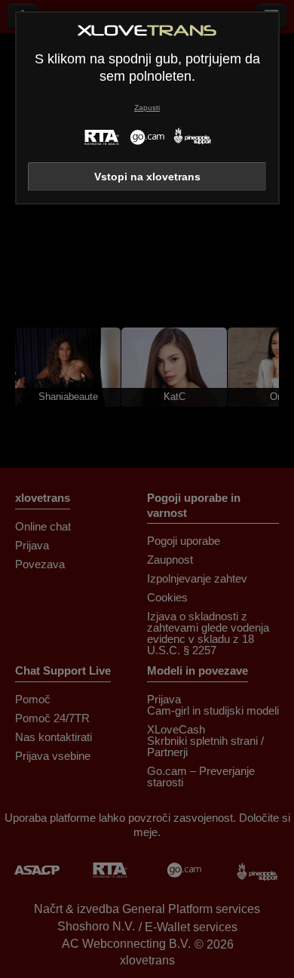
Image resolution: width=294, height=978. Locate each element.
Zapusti (147, 107)
